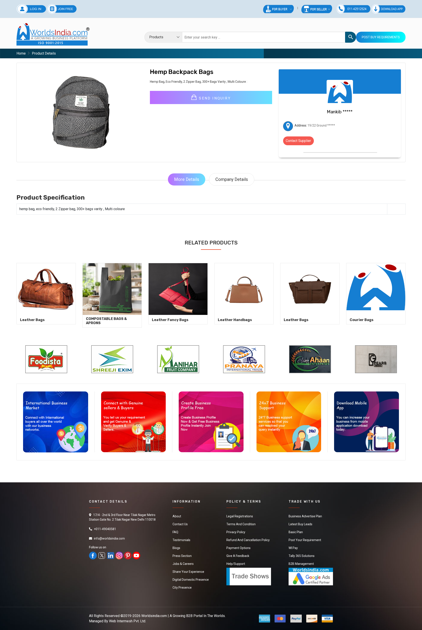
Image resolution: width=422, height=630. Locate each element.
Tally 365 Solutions (302, 556)
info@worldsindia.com (109, 538)
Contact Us (180, 524)
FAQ (175, 532)
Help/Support (235, 564)
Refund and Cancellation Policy (248, 540)
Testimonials (181, 540)
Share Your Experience (188, 571)
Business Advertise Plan (305, 516)
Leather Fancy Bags (170, 320)
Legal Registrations (239, 516)
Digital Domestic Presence (191, 579)
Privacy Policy (235, 532)
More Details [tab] (186, 179)
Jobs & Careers (183, 564)
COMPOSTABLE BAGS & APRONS (106, 321)
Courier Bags (361, 320)
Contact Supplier (298, 141)
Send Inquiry (214, 98)
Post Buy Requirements (381, 37)
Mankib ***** (340, 111)
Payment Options (238, 548)
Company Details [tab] (231, 179)
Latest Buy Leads (300, 524)
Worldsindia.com (154, 616)
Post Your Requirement (305, 540)
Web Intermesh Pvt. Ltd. (127, 621)
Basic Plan (296, 532)
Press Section (182, 556)
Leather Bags (32, 320)
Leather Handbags (235, 320)
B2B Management (301, 564)
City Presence (182, 587)
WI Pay (293, 548)
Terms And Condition (241, 524)
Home (21, 53)
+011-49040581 (105, 529)
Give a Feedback (237, 556)
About (177, 516)
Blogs (176, 548)
